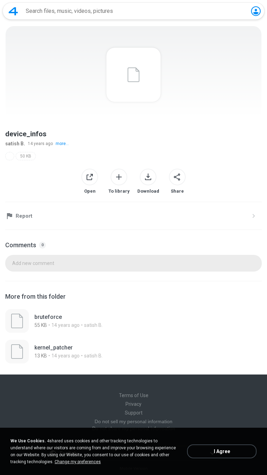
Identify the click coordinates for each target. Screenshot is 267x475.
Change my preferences (78, 461)
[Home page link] (13, 11)
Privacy (133, 404)
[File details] (133, 321)
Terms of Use (133, 395)
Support (134, 413)
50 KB (25, 156)
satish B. (15, 143)
